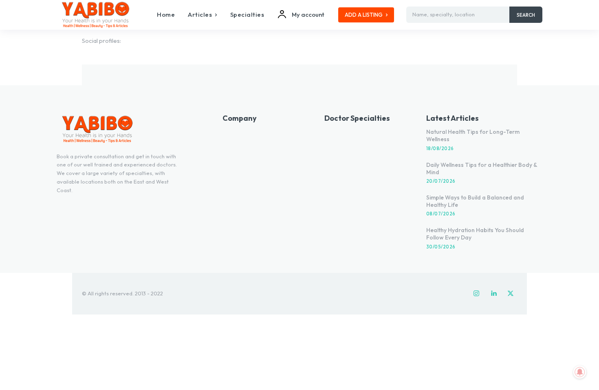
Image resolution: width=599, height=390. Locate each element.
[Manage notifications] (579, 372)
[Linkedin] (493, 293)
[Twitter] (510, 293)
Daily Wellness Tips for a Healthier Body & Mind (481, 168)
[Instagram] (476, 293)
